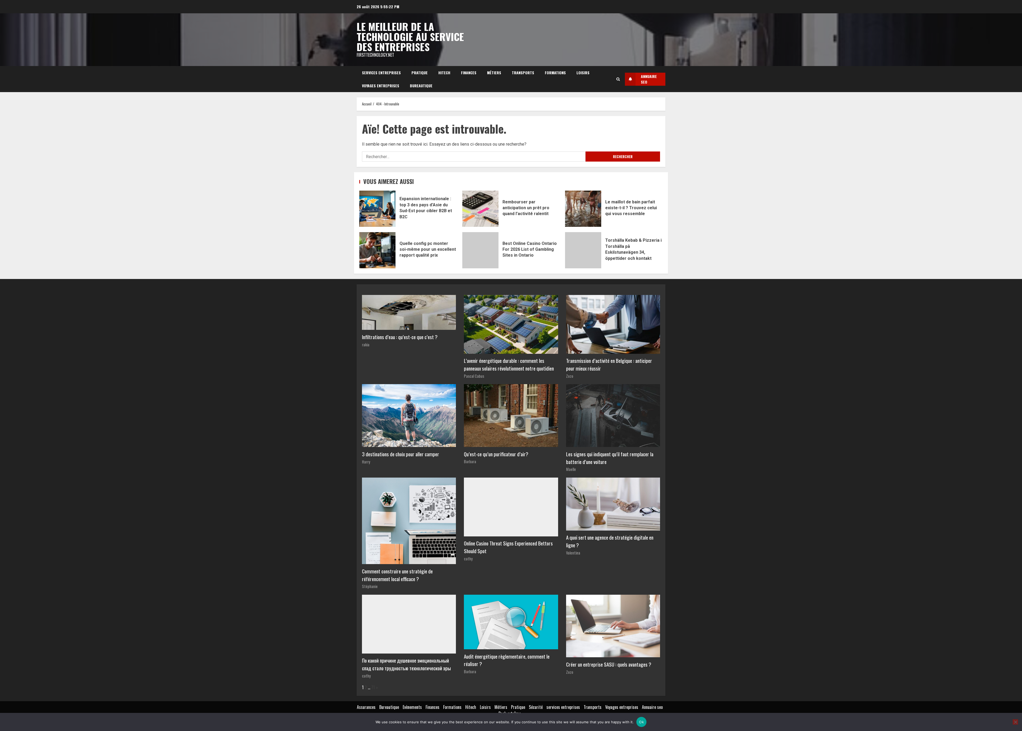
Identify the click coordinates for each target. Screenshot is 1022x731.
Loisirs (583, 72)
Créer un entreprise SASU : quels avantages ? (608, 664)
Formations (555, 72)
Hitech (444, 72)
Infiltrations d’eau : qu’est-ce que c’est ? (400, 337)
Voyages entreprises (380, 85)
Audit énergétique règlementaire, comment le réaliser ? (507, 660)
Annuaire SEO (649, 79)
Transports (523, 72)
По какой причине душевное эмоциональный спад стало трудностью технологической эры (406, 664)
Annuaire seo (652, 707)
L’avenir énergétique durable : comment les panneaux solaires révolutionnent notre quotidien (509, 364)
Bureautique (421, 85)
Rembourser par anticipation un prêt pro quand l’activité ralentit (480, 209)
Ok (641, 722)
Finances (468, 72)
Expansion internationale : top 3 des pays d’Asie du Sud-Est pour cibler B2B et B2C (377, 209)
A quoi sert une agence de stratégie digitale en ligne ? (609, 541)
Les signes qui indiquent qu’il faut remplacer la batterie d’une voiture (609, 458)
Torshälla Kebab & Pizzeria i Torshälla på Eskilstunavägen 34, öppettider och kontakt (583, 250)
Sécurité (536, 707)
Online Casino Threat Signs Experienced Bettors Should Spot (508, 547)
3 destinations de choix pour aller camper (400, 454)
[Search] (618, 79)
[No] (1015, 722)
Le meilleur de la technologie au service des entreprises (410, 36)
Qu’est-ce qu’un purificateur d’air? (496, 454)
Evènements (412, 707)
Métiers (494, 72)
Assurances (366, 707)
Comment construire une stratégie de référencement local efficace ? (397, 575)
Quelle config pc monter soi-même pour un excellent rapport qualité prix (377, 250)
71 (373, 687)
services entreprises (381, 72)
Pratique (419, 72)
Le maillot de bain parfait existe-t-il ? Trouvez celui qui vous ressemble (583, 209)
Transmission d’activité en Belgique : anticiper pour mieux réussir (609, 364)
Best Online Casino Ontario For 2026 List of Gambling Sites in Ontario (480, 250)
